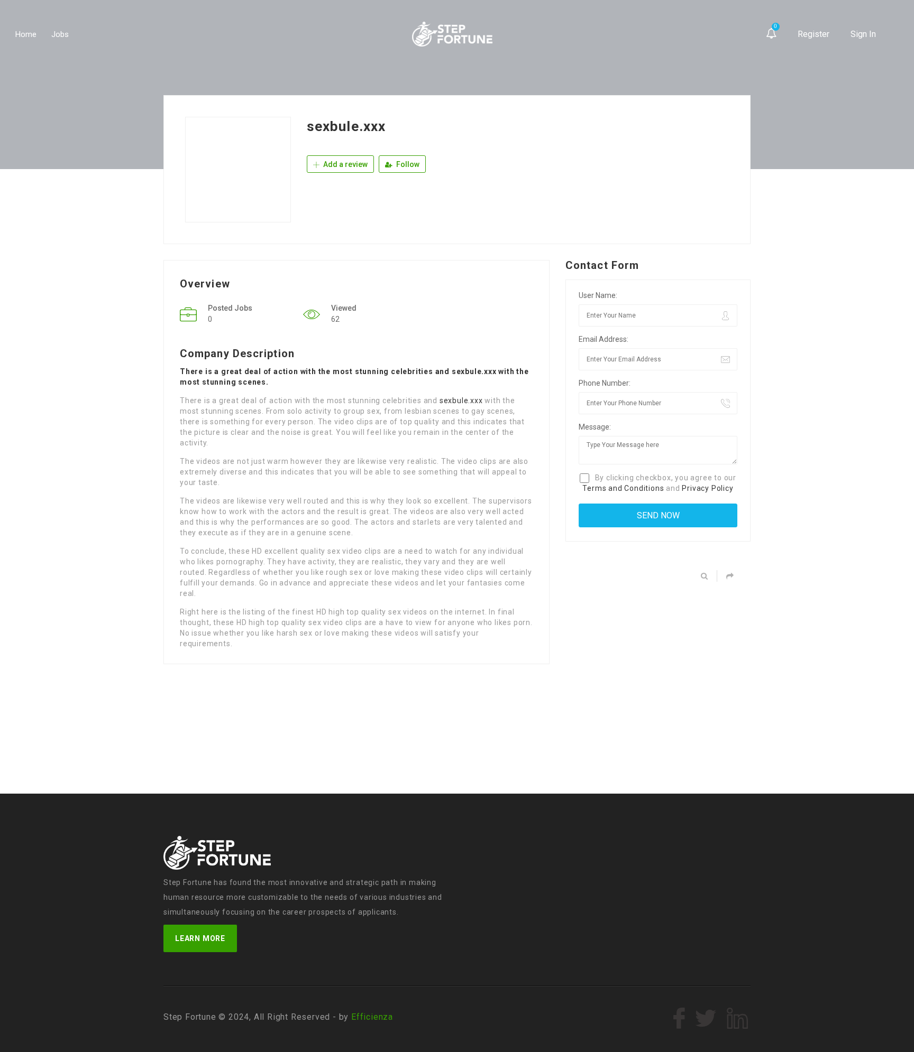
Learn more (200, 938)
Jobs (60, 34)
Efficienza (372, 1017)
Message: (595, 427)
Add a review (345, 164)
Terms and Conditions (623, 488)
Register (813, 34)
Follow (407, 164)
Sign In (863, 34)
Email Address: (603, 339)
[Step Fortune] (452, 34)
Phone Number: (604, 383)
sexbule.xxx (461, 400)
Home (25, 34)
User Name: (598, 295)
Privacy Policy (707, 488)
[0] (771, 34)
